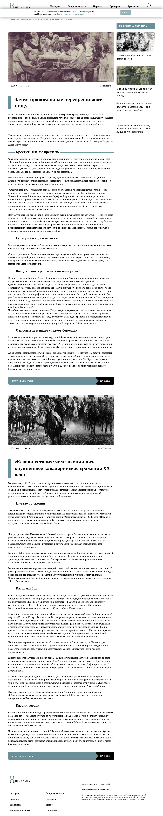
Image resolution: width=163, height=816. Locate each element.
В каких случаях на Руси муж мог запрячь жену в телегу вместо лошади (134, 92)
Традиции (133, 6)
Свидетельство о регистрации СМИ (96, 784)
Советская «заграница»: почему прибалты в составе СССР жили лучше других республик (134, 128)
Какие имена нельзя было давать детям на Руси (134, 57)
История (55, 6)
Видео (49, 804)
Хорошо (126, 13)
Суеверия (115, 6)
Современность (77, 6)
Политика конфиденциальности (95, 789)
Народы (97, 6)
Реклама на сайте (20, 810)
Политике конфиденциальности (70, 14)
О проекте (52, 810)
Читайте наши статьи (60, 380)
